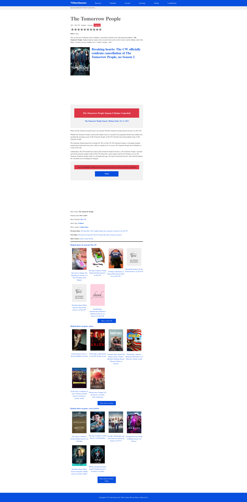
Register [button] (174, 3)
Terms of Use (144, 497)
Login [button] (169, 3)
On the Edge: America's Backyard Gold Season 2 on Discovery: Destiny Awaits (134, 356)
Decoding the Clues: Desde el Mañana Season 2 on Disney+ (134, 438)
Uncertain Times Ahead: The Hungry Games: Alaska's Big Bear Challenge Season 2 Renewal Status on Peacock (116, 359)
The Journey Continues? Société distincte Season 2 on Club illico (79, 438)
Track (107, 174)
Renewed (98, 3)
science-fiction (88, 239)
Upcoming (142, 3)
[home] (78, 3)
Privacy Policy (134, 497)
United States (84, 227)
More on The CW (106, 321)
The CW (83, 219)
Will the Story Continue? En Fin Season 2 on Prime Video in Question (97, 394)
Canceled (127, 3)
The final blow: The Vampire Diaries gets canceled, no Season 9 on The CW (104, 231)
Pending (156, 3)
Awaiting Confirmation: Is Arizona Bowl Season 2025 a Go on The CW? (116, 273)
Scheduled (113, 3)
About (127, 497)
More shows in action (106, 403)
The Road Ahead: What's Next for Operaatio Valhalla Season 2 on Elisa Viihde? (79, 471)
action (82, 239)
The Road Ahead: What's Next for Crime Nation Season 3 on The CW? (79, 307)
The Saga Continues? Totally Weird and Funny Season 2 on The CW (97, 273)
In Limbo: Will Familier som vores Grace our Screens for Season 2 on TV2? (115, 438)
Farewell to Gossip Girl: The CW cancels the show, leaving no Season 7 (100, 235)
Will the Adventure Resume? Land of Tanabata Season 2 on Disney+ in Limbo (97, 469)
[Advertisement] (106, 89)
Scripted (81, 223)
